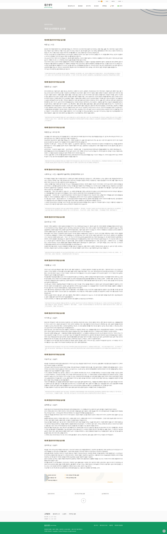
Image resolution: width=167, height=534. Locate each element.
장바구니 (100, 1)
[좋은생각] (48, 6)
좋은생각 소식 (56, 514)
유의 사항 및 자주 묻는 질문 (72, 475)
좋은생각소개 (71, 6)
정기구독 (88, 6)
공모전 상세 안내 (52, 475)
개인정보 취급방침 (119, 525)
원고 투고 (96, 525)
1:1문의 (64, 514)
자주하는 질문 (72, 514)
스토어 (120, 6)
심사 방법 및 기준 (52, 477)
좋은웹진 (80, 6)
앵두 (113, 6)
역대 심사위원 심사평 (71, 477)
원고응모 (96, 6)
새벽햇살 (104, 6)
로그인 (107, 1)
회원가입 (113, 1)
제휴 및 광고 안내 (103, 525)
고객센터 (119, 1)
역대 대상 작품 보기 (52, 480)
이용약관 (111, 525)
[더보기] (83, 500)
